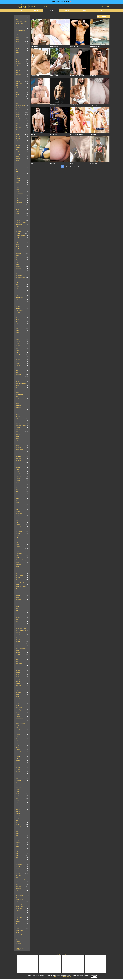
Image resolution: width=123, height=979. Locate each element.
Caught (17, 176)
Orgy (17, 588)
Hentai (17, 443)
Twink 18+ (18, 875)
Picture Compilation (20, 615)
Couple (17, 213)
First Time (18, 337)
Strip (17, 798)
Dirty (17, 260)
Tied (17, 853)
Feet (17, 324)
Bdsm (17, 92)
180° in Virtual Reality (21, 21)
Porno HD (18, 635)
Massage (18, 524)
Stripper (17, 800)
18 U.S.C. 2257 (65, 977)
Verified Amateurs (20, 902)
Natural (17, 555)
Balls (17, 77)
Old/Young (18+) (20, 582)
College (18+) (19, 202)
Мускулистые (19, 943)
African (17, 37)
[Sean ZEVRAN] (60, 120)
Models (67, 10)
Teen (17, 838)
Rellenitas (18, 672)
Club (17, 198)
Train (17, 862)
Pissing (17, 621)
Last (82, 166)
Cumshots (18, 238)
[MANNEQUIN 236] (60, 91)
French (17, 357)
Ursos (17, 897)
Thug (17, 851)
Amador (18, 39)
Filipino (17, 330)
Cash (17, 171)
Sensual (18, 721)
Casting (17, 174)
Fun (16, 361)
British (17, 156)
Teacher (17, 833)
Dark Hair (18, 251)
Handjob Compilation (21, 425)
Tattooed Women (20, 829)
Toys (17, 860)
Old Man (18, 577)
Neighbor (18, 557)
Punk (17, 661)
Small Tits (18, 754)
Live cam (18, 511)
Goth (17, 396)
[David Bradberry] (40, 32)
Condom (18, 207)
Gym (17, 418)
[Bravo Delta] (40, 91)
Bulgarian (18, 163)
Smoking (18, 756)
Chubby (17, 185)
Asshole (17, 66)
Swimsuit (18, 815)
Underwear (18, 890)
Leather (17, 507)
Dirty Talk (18, 262)
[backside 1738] (60, 32)
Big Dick (18, 114)
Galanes (18, 368)
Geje (17, 379)
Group (17, 410)
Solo (17, 763)
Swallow (18, 811)
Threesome (18, 849)
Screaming (18, 710)
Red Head (18, 668)
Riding (17, 674)
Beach (17, 94)
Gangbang (18, 374)
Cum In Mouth (19, 231)
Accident (18, 35)
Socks (17, 758)
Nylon (17, 568)
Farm (17, 317)
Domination (18, 271)
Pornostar (18, 639)
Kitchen (17, 496)
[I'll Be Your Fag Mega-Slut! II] (80, 61)
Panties (17, 597)
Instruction (18, 476)
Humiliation (18, 458)
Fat (16, 321)
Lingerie (17, 509)
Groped (17, 403)
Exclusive (18, 306)
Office (17, 571)
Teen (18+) (18, 840)
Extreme (18, 308)
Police (17, 624)
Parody (17, 608)
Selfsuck (18, 716)
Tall (16, 822)
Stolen (17, 791)
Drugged (18, 282)
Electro (17, 290)
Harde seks (18, 429)
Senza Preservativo (20, 723)
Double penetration (20, 277)
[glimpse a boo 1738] (99, 32)
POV (17, 646)
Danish (17, 249)
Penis (17, 613)
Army (17, 54)
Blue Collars (18, 136)
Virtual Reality (19, 917)
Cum (17, 229)
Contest (17, 209)
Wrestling (18, 932)
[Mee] (40, 149)
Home (21, 10)
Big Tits (17, 116)
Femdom (18, 326)
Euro (17, 299)
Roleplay (18, 683)
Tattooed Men (19, 827)
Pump (17, 659)
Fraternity (18, 354)
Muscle (17, 549)
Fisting (17, 339)
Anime (17, 48)
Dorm (17, 273)
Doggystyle (18, 268)
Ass (16, 59)
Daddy (17, 244)
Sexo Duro (18, 727)
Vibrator (17, 910)
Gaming (17, 372)
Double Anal (19, 275)
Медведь (18, 941)
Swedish (18, 813)
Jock (17, 491)
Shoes (17, 732)
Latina (17, 502)
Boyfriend (18, 147)
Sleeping (18, 749)
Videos (36, 10)
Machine (18, 518)
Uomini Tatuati (19, 895)
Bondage (18, 138)
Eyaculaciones (19, 310)
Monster (18, 546)
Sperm (17, 776)
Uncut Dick (18, 886)
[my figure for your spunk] (99, 91)
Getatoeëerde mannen (21, 383)
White (17, 926)
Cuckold (18, 227)
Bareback (18, 81)
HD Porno (18, 434)
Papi (17, 604)
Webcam (18, 921)
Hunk (17, 463)
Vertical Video (19, 908)
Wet (17, 924)
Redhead (18, 670)
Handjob (18, 423)
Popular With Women (21, 630)
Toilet (17, 857)
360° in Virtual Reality (21, 26)
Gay (16, 377)
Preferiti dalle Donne (21, 648)
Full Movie (18, 359)
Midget (17, 535)
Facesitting (18, 313)
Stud (17, 802)
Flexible (17, 343)
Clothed (17, 196)
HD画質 (17, 438)
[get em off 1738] (80, 32)
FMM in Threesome (20, 346)
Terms (59, 977)
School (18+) (19, 707)
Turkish (17, 868)
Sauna (17, 703)
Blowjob (17, 134)
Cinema (17, 187)
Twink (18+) (18, 873)
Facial (17, 315)
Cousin (17, 216)
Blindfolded (18, 129)
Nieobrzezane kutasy (21, 560)
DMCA (55, 977)
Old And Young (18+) (21, 575)
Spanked (18, 771)
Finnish (17, 335)
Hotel (17, 454)
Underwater (18, 888)
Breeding (18, 154)
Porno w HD (18, 637)
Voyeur (17, 919)
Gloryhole (18, 390)
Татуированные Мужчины (20, 948)
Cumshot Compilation (21, 235)
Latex (17, 500)
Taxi (17, 831)
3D (16, 28)
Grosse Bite (18, 405)
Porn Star (18, 632)
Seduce (17, 712)
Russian (18, 696)
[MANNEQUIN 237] (80, 91)
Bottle (17, 143)
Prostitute (18, 654)
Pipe (17, 619)
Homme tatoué (19, 449)
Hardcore (18, 427)
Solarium (18, 760)
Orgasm (17, 584)
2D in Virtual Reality (20, 24)
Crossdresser (19, 224)
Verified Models (19, 906)
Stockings (18, 789)
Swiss (17, 820)
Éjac (17, 288)
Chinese (17, 182)
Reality (17, 666)
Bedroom (18, 101)
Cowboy (17, 218)
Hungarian (18, 460)
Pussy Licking (19, 663)
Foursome (18, 352)
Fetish (17, 328)
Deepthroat (18, 253)
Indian (17, 471)
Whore (17, 928)
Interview (18, 480)
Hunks (17, 465)
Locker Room (19, 513)
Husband (18, 467)
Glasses (17, 388)
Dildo (17, 257)
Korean (17, 498)
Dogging (18, 266)
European (18, 302)
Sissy (17, 743)
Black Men (18, 127)
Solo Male (18, 765)
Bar (16, 79)
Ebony (17, 286)
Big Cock (18, 112)
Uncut (17, 884)
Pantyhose (18, 599)
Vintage (17, 913)
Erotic (17, 295)
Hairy (17, 421)
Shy (16, 738)
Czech (17, 242)
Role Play (18, 681)
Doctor (17, 264)
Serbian (17, 725)
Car (16, 167)
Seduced (18, 714)
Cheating (18, 180)
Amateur (18, 41)
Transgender (19, 864)
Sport (17, 778)
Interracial (18, 478)
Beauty (17, 99)
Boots (17, 141)
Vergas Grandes (19, 899)
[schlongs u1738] (60, 61)
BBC (17, 90)
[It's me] (80, 149)
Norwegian (18, 564)
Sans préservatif (19, 699)
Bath (17, 85)
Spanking (18, 774)
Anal (17, 46)
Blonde (17, 132)
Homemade (18, 447)
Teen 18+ (18, 842)
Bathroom (18, 88)
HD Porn (18, 432)
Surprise (18, 809)
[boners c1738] (99, 120)
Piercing (18, 617)
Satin (17, 701)
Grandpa (18, 399)
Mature (17, 529)
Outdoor (17, 593)
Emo (17, 293)
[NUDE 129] (40, 120)
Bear (17, 96)
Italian (17, 482)
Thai (17, 844)
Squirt (17, 785)
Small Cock (18, 752)
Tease (17, 835)
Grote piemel (19, 407)
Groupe (17, 414)
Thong (17, 846)
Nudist (17, 566)
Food (17, 348)
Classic (17, 189)
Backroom (18, 74)
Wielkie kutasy (19, 930)
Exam (17, 304)
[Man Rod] (60, 149)
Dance (17, 246)
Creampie (18, 220)
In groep (18, 469)
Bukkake (18, 160)
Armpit (17, 52)
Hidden (17, 445)
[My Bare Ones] (99, 149)
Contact (72, 977)
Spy (16, 782)
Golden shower (19, 394)
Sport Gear (18, 780)
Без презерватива (20, 937)
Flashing (18, 341)
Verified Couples (19, 904)
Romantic (18, 688)
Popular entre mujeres (21, 628)
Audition (18, 70)
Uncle (17, 882)
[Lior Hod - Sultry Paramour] (80, 120)
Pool (17, 626)
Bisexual (18, 118)
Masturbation (19, 527)
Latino (17, 505)
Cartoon (17, 169)
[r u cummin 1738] (40, 61)
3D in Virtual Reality (20, 30)
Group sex (18, 412)
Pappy (17, 606)
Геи (16, 939)
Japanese (18, 485)
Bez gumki (18, 107)
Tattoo (17, 824)
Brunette (18, 158)
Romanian (18, 685)
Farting (17, 319)
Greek (17, 401)
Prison (17, 650)
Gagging (18, 365)
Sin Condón (18, 741)
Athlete (17, 68)
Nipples (17, 562)
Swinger (17, 818)
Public (17, 657)
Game (17, 370)
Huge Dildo (18, 456)
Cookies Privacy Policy (47, 977)
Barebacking (19, 83)
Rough (17, 690)
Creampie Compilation (21, 222)
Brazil (17, 149)
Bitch (17, 123)
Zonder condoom (20, 935)
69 (16, 32)
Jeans (17, 487)
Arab (17, 50)
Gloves (17, 392)
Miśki (17, 542)
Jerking (17, 489)
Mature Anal (19, 531)
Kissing (17, 493)
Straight (17, 793)
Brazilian (18, 152)
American (18, 43)
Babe (17, 72)
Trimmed (18, 866)
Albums (52, 10)
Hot (16, 452)
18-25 (17, 19)
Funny (17, 363)
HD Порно (18, 436)
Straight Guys (19, 796)
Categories (101, 10)
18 (16, 17)
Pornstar (18, 641)
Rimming (18, 679)
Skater (17, 745)
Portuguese (18, 643)
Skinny (17, 747)
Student (17, 804)
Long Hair (18, 516)
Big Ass (17, 110)
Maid (17, 520)
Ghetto (17, 385)
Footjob (17, 350)
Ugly (17, 877)
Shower (17, 736)
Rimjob (17, 677)
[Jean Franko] (99, 61)
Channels (83, 10)
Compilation (18, 204)
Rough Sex (18, 692)
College (17, 200)
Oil (16, 573)
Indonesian (18, 474)
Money (17, 544)
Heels (17, 441)
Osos (17, 591)
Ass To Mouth (19, 63)
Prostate (18, 652)
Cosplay (17, 211)
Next (86, 166)
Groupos (18, 416)
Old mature (18, 579)
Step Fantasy (19, 787)
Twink (17, 871)
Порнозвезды (19, 946)
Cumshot (18, 233)
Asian (17, 57)
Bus (16, 165)
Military (17, 540)
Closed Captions (19, 193)
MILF (17, 538)
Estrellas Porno (19, 297)
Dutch (17, 284)
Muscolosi (18, 551)
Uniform (18, 893)
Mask (17, 522)
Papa (17, 602)
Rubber (17, 694)
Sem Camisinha (19, 718)
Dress (17, 279)
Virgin (17, 915)
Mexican (18, 533)
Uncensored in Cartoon (21, 879)
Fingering (18, 332)
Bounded (18, 145)
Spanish (18, 769)
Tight (17, 855)
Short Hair (18, 734)
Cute (17, 240)
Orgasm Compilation (21, 586)
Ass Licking (18, 61)
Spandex (18, 767)
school (17, 705)
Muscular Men (19, 553)
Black (17, 125)
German (18, 381)
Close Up (18, 191)
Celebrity (18, 178)
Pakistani (18, 595)
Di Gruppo (18, 255)
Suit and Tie (18, 807)
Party (17, 610)
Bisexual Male (19, 121)
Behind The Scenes (20, 105)
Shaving (18, 729)
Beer (17, 103)
